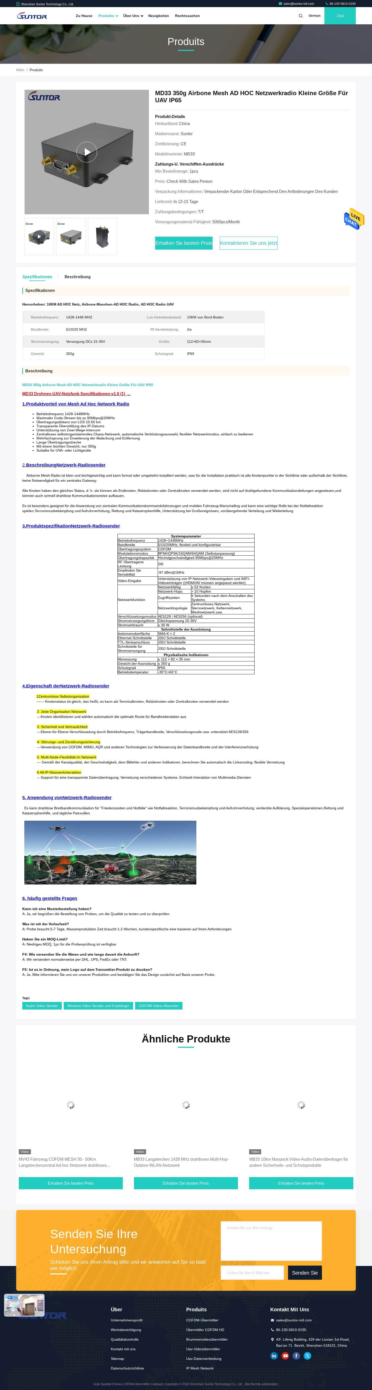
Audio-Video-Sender (42, 1006)
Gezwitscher (307, 1356)
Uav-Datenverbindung (203, 1359)
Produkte (106, 16)
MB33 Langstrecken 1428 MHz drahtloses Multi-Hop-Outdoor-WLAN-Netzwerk (181, 1162)
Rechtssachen (187, 16)
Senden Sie (305, 1272)
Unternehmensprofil (126, 1320)
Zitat (340, 16)
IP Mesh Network (200, 1368)
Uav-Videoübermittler (203, 1349)
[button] (25, 1117)
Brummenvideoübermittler (207, 1339)
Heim (20, 70)
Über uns (131, 16)
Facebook (296, 1356)
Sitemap (117, 1359)
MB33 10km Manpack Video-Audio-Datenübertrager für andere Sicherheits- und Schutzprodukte (298, 1162)
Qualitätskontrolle (125, 1339)
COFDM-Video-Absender (159, 1006)
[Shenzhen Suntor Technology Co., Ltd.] (32, 15)
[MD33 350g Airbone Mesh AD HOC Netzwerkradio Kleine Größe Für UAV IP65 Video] (87, 152)
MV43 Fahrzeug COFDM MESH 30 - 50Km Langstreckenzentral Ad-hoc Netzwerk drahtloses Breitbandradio (63, 1163)
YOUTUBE (285, 1356)
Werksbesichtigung (126, 1330)
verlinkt (274, 1356)
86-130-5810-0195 (342, 4)
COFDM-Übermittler (202, 1320)
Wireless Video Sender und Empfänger (98, 1006)
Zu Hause (84, 16)
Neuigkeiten (158, 16)
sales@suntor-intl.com (299, 4)
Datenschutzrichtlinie (127, 1368)
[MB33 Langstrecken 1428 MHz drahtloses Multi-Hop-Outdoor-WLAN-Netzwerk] (186, 1104)
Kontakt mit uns (123, 1349)
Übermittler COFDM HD (205, 1330)
